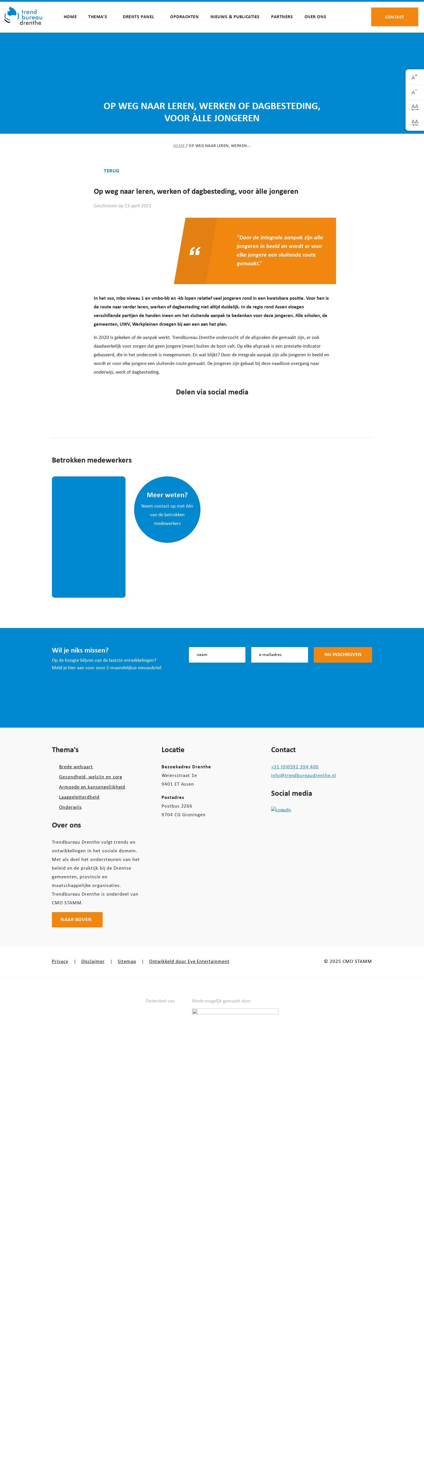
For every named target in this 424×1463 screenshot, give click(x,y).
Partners (282, 17)
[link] (415, 77)
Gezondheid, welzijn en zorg (90, 777)
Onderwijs (70, 807)
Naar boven (76, 919)
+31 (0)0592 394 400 (295, 767)
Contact (394, 16)
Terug (111, 171)
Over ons (316, 17)
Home (70, 17)
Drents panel (138, 17)
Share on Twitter (203, 411)
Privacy (60, 961)
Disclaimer (93, 961)
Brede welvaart (76, 767)
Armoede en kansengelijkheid (92, 787)
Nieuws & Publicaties (235, 17)
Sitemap (127, 961)
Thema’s (97, 17)
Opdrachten (184, 17)
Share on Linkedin (221, 411)
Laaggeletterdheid (79, 797)
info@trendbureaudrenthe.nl (303, 775)
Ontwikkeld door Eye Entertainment (189, 961)
